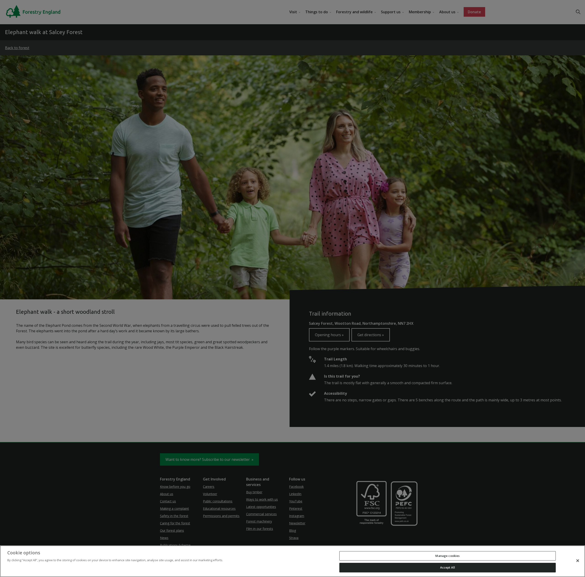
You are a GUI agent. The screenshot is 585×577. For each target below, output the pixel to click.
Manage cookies (447, 556)
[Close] (578, 561)
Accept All (447, 567)
